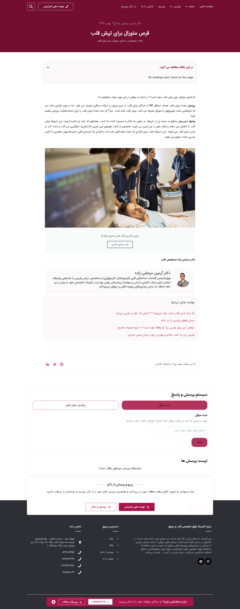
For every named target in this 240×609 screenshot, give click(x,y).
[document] (120, 304)
